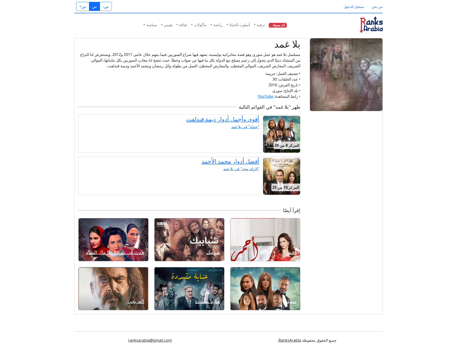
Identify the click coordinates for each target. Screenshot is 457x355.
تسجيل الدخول (354, 6)
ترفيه (261, 24)
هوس (168, 24)
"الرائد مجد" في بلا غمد (241, 168)
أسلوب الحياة (239, 24)
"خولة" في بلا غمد (245, 126)
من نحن (377, 6)
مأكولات (200, 24)
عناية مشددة (207, 301)
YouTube (265, 96)
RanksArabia (289, 340)
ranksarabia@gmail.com (150, 340)
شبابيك (213, 252)
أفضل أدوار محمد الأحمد (230, 161)
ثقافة (183, 24)
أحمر (291, 252)
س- (106, 6)
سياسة (151, 24)
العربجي (136, 301)
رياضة (218, 24)
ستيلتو (290, 301)
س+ (82, 6)
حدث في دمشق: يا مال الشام (115, 252)
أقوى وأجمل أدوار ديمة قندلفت (222, 119)
